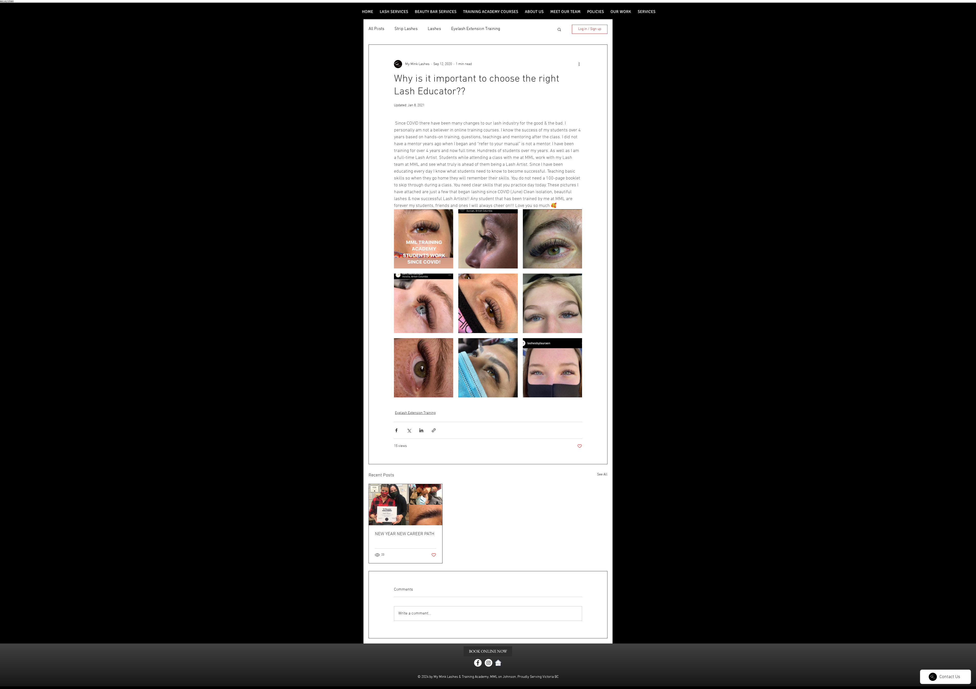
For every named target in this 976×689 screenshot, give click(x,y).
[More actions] (579, 64)
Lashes (434, 29)
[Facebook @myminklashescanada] (478, 663)
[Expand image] (423, 238)
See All (602, 474)
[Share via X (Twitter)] (408, 430)
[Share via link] (433, 430)
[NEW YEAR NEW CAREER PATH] (405, 504)
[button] (435, 12)
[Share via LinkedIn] (421, 430)
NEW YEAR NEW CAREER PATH (404, 534)
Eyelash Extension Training (475, 29)
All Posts (376, 29)
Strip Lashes (406, 29)
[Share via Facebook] (396, 430)
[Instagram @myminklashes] (488, 663)
